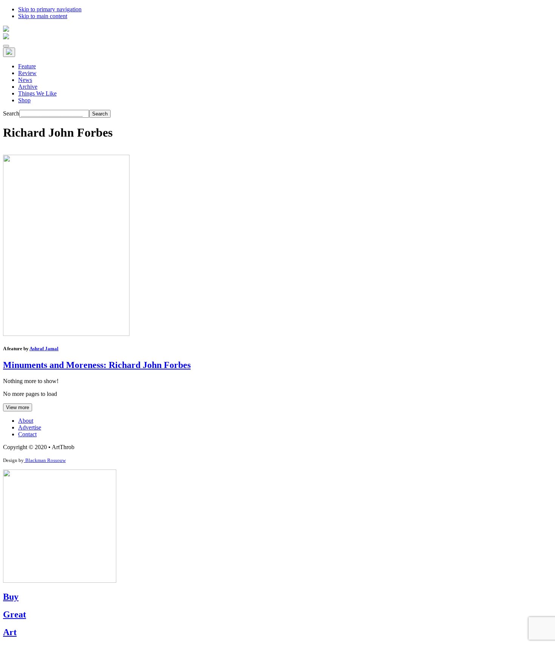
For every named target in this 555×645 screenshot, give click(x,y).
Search (11, 113)
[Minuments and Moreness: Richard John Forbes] (66, 334)
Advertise (29, 427)
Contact (27, 434)
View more (17, 407)
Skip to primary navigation (50, 9)
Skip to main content (42, 16)
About (25, 420)
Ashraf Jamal (44, 348)
